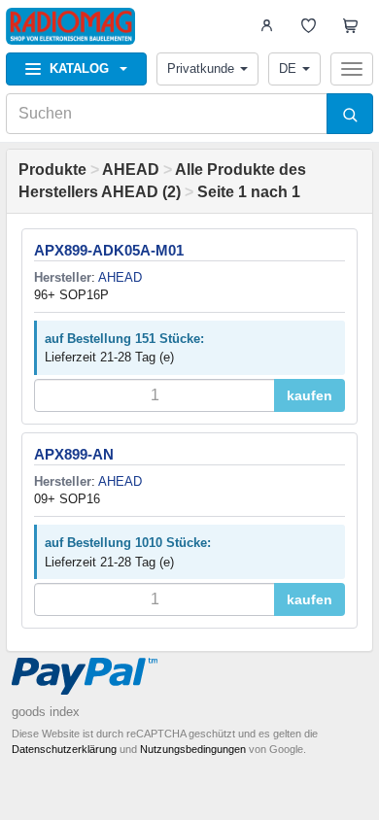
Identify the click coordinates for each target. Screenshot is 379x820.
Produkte (52, 169)
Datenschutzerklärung (64, 749)
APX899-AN (74, 454)
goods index (46, 711)
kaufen (309, 395)
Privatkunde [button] (200, 68)
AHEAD (130, 169)
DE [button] (287, 68)
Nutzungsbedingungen (193, 749)
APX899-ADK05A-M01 (109, 250)
